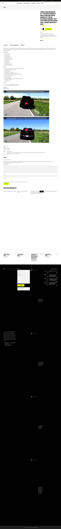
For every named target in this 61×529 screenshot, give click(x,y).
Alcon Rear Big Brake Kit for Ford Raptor (48, 255)
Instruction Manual (6, 88)
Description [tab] (5, 45)
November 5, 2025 (40, 429)
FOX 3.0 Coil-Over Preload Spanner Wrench (20, 255)
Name (5, 174)
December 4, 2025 (40, 303)
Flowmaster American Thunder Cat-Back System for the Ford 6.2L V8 (41, 301)
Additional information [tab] (14, 45)
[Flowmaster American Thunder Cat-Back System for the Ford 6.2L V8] (34, 301)
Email (5, 178)
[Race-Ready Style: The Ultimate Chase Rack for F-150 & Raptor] (34, 427)
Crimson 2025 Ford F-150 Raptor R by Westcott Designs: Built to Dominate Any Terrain (40, 364)
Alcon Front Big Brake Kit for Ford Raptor (7, 255)
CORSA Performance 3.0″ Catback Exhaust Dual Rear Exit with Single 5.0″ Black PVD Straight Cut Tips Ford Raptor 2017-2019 (34, 256)
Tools (19, 256)
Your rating (5, 163)
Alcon (4, 256)
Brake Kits (6, 256)
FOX (18, 256)
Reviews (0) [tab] (22, 45)
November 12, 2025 (40, 366)
